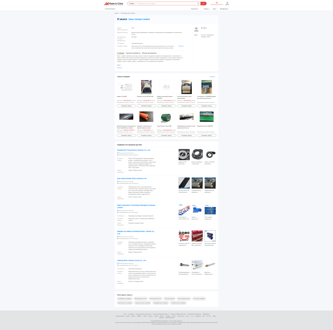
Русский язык (181, 316)
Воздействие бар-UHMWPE (205, 126)
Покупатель (194, 9)
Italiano (174, 316)
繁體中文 (139, 316)
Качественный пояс (155, 298)
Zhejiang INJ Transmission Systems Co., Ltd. (133, 150)
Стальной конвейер (199, 298)
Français (150, 316)
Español (156, 316)
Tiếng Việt (161, 317)
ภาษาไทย (208, 316)
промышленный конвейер (142, 303)
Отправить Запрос (126, 105)
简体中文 (133, 316)
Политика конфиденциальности (161, 314)
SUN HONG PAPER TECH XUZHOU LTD (131, 178)
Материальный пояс (140, 298)
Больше (181, 46)
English (128, 316)
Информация (206, 314)
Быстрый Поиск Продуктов (194, 314)
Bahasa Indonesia (170, 317)
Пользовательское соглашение (143, 314)
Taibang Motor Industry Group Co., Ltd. (131, 260)
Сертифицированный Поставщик (129, 155)
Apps (214, 9)
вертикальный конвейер (125, 303)
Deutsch (162, 316)
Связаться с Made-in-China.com (178, 314)
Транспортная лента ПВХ (164, 126)
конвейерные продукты (124, 298)
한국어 (187, 316)
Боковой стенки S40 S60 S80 (145, 96)
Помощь (206, 9)
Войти (227, 4)
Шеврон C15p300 (122, 96)
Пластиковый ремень (184, 298)
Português (167, 316)
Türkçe (214, 316)
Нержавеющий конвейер (161, 303)
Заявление (131, 314)
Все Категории (110, 9)
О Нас (125, 314)
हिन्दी (204, 316)
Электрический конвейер (178, 303)
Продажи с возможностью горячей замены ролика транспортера (144, 127)
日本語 (144, 316)
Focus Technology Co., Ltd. (165, 321)
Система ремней (169, 298)
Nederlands (198, 316)
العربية (192, 316)
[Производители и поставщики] (113, 3)
